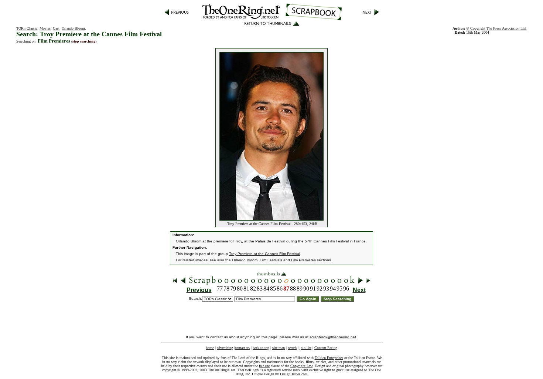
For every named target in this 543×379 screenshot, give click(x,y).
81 (246, 288)
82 (253, 288)
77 (220, 288)
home (210, 348)
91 (313, 288)
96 (346, 288)
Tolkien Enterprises (329, 358)
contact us (242, 348)
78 (226, 288)
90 (306, 288)
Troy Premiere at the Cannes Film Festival (264, 254)
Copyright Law (301, 366)
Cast (56, 28)
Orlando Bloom (73, 28)
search (292, 348)
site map (278, 348)
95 (339, 288)
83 (260, 288)
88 (293, 288)
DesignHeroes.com (294, 374)
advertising (225, 348)
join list (305, 348)
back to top (261, 348)
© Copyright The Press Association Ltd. (496, 28)
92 (319, 288)
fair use (264, 366)
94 (333, 288)
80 (240, 288)
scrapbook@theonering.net (333, 337)
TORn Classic (26, 28)
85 (273, 288)
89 (300, 288)
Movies (45, 28)
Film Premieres (303, 260)
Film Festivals (271, 260)
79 (233, 288)
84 (266, 288)
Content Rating (325, 348)
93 (326, 288)
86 (280, 288)
